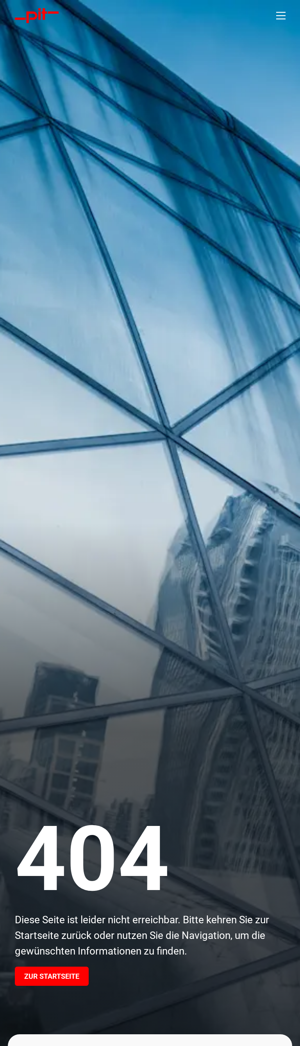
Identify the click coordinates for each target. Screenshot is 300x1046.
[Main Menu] (281, 15)
